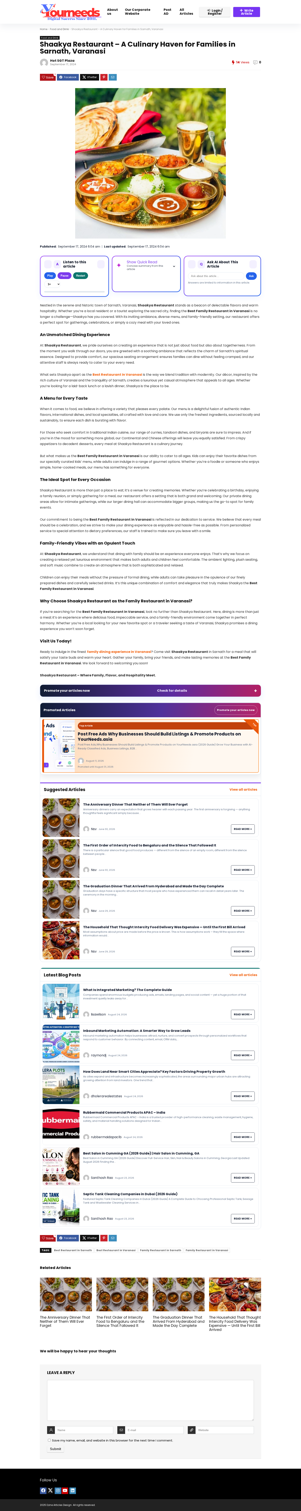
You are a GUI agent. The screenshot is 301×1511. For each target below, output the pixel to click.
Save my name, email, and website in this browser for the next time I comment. (112, 1440)
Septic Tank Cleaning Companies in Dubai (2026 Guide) (130, 1194)
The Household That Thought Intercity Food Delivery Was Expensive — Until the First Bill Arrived (164, 927)
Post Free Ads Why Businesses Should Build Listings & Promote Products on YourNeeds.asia (159, 736)
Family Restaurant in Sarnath (160, 1250)
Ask (251, 276)
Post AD (167, 11)
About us (112, 11)
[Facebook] (43, 1490)
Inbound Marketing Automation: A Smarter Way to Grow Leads (136, 1031)
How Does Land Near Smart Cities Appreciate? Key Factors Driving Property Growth (154, 1071)
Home (43, 29)
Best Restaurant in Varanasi (116, 1250)
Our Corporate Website (137, 11)
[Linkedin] (72, 1490)
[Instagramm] (58, 1490)
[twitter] (50, 1490)
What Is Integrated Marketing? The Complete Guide (127, 990)
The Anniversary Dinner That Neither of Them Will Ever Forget (135, 804)
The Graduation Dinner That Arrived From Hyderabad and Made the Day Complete (153, 886)
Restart (80, 275)
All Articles (186, 11)
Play (50, 275)
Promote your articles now (236, 710)
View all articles (243, 789)
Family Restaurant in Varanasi (207, 1250)
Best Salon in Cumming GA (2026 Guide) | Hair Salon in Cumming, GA (141, 1153)
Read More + (243, 829)
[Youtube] (65, 1490)
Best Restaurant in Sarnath (73, 1250)
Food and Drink (59, 29)
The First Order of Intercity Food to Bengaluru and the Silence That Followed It (149, 845)
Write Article (247, 12)
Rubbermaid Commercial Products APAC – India (124, 1112)
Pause (64, 275)
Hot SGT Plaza (62, 60)
